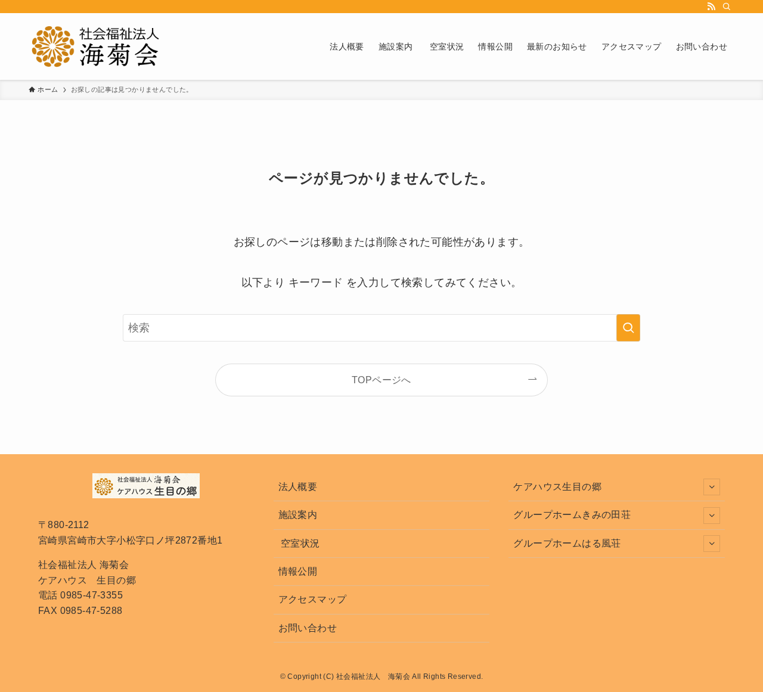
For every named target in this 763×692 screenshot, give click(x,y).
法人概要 (298, 487)
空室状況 (299, 543)
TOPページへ (381, 379)
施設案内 (298, 515)
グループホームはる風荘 (567, 543)
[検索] (726, 6)
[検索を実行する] (628, 328)
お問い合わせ (307, 628)
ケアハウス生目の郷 (557, 487)
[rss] (711, 6)
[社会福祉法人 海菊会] (96, 46)
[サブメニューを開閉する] (711, 487)
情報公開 (298, 571)
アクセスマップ (312, 599)
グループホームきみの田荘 (572, 515)
